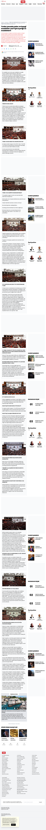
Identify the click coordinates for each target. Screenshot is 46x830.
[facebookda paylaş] (2, 49)
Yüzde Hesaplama (20, 786)
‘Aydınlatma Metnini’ (5, 822)
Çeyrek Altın (34, 763)
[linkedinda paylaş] (9, 49)
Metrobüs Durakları (5, 792)
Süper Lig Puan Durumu (36, 774)
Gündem (3, 4)
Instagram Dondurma (21, 772)
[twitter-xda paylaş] (4, 49)
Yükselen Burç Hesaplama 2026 (22, 785)
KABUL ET (13, 824)
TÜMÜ (29, 89)
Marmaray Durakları (5, 793)
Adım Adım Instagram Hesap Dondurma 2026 (22, 790)
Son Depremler (19, 766)
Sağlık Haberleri (4, 764)
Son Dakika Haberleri (5, 755)
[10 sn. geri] (5, 702)
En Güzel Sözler (4, 790)
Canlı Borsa (19, 755)
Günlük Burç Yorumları (21, 764)
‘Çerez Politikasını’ (13, 821)
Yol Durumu (19, 768)
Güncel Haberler (4, 759)
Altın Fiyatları (4, 770)
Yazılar (34, 4)
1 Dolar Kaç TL (34, 770)
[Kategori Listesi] (44, 1)
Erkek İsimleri (4, 794)
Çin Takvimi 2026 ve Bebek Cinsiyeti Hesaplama (21, 781)
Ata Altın (33, 766)
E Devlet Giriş (19, 763)
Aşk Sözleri (33, 759)
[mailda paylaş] (13, 49)
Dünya (13, 4)
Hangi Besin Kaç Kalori (6, 786)
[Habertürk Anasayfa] (23, 1)
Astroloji (18, 771)
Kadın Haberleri (4, 766)
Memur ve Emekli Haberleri (6, 768)
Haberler (2, 22)
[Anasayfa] (4, 753)
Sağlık (30, 4)
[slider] (14, 706)
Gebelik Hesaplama (20, 783)
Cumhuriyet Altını (35, 767)
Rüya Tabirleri (4, 781)
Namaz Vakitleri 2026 (20, 756)
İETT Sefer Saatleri (20, 782)
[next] (26, 735)
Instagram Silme (20, 774)
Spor (17, 4)
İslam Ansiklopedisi (5, 784)
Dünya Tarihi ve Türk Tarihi (6, 782)
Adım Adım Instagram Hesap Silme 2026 (22, 792)
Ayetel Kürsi (34, 756)
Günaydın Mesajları (35, 760)
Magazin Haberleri (5, 760)
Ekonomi (8, 4)
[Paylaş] (25, 58)
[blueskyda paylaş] (6, 49)
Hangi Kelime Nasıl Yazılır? (6, 789)
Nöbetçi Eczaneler (20, 759)
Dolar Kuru (3, 771)
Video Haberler (4, 777)
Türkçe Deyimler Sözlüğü (21, 778)
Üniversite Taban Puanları (6, 780)
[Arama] (1, 1)
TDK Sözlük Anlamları (5, 778)
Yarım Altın (34, 764)
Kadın (26, 4)
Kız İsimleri (3, 796)
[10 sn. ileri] (23, 702)
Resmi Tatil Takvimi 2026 (21, 793)
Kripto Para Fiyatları (5, 774)
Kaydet (40, 802)
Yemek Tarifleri (34, 755)
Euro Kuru (3, 772)
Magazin (21, 4)
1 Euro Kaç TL (34, 771)
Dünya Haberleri (4, 763)
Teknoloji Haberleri (5, 767)
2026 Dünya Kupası (20, 770)
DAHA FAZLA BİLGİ (6, 824)
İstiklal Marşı (19, 760)
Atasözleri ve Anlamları (21, 777)
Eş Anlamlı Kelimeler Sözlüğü (7, 788)
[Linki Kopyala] (15, 49)
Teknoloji (39, 4)
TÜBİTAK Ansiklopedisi (5, 785)
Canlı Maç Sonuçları (35, 772)
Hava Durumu (19, 767)
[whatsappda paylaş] (11, 49)
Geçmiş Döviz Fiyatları (21, 787)
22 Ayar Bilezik (34, 768)
